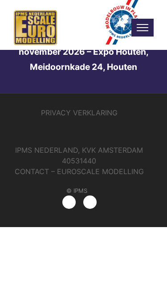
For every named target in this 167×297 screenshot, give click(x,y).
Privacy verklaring (79, 112)
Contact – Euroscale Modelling (79, 171)
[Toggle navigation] (142, 28)
